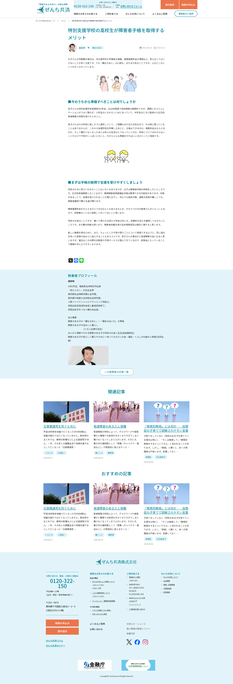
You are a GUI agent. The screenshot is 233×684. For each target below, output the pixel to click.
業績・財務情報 (169, 584)
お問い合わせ (96, 629)
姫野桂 (110, 452)
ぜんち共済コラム (54, 640)
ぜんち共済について (170, 573)
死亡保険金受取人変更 (136, 594)
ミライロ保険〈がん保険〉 (102, 610)
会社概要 (166, 581)
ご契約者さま (132, 573)
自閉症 (148, 457)
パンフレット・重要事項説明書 (103, 601)
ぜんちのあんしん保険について (103, 581)
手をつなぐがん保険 (99, 614)
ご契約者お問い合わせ (137, 609)
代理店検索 (167, 588)
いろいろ (49, 452)
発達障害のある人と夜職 (110, 426)
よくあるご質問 (97, 623)
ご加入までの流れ (98, 585)
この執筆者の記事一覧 (116, 372)
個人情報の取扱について (138, 628)
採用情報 (166, 592)
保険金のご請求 (134, 577)
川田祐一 (61, 452)
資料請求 (169, 4)
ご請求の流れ (133, 580)
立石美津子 (160, 457)
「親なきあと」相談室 (79, 290)
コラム (63, 21)
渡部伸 (82, 47)
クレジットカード (135, 604)
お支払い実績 (96, 588)
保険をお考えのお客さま (102, 573)
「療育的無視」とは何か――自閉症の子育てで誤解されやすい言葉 (166, 428)
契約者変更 (132, 591)
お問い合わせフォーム (131, 6)
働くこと (99, 452)
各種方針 (130, 633)
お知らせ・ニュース (136, 623)
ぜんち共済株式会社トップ (45, 21)
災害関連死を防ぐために (59, 426)
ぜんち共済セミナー (55, 645)
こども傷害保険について (101, 593)
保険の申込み (188, 4)
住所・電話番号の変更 (136, 587)
